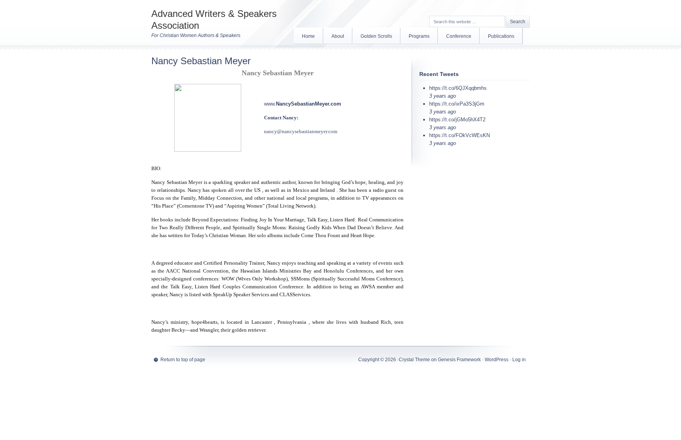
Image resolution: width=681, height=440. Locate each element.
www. (270, 104)
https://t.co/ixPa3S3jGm (456, 104)
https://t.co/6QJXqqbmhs (458, 88)
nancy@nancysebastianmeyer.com (300, 131)
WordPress (496, 359)
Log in (519, 359)
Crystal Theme (414, 359)
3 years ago (442, 96)
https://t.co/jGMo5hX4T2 (457, 120)
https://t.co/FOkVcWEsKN (459, 135)
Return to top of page (182, 359)
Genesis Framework (459, 359)
